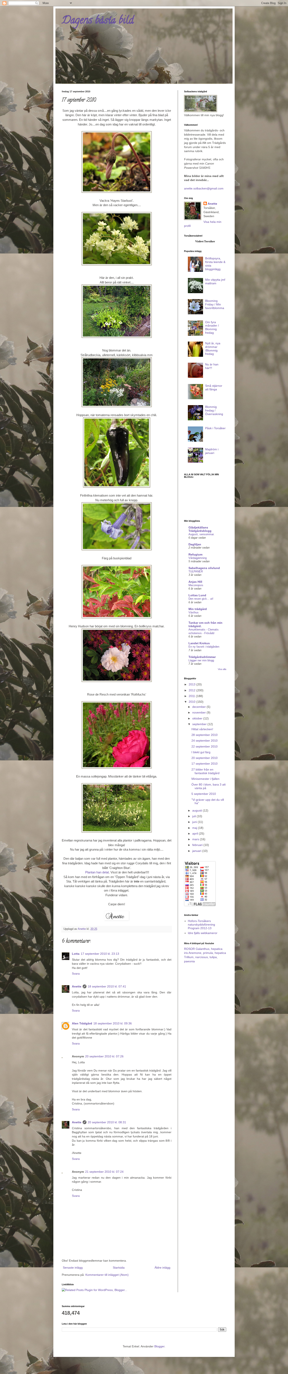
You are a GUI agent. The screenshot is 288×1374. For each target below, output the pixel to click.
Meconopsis (195, 585)
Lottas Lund (197, 595)
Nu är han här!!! (211, 366)
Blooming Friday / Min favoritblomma (214, 304)
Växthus (193, 612)
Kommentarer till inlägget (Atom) (107, 1274)
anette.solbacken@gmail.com (203, 188)
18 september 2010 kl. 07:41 (107, 986)
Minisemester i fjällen (205, 778)
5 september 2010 (203, 793)
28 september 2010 (204, 735)
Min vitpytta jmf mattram (215, 281)
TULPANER (195, 571)
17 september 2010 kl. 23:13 (100, 953)
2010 (192, 701)
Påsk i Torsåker (215, 428)
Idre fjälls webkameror (202, 933)
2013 (192, 684)
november (199, 712)
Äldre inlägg (162, 1267)
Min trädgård (197, 609)
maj (195, 827)
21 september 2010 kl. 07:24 (104, 1171)
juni (195, 822)
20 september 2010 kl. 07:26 (104, 1056)
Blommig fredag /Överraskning (214, 410)
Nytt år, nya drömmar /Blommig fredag (212, 348)
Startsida (119, 1267)
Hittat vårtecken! (202, 729)
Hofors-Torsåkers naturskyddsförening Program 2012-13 (201, 924)
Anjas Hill (195, 581)
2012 (192, 690)
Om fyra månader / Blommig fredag (212, 327)
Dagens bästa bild (98, 21)
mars (196, 839)
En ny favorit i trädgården (203, 646)
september (199, 724)
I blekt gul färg (200, 752)
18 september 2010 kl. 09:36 (112, 1023)
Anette (76, 986)
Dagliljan (194, 544)
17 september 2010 (204, 763)
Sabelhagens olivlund (204, 568)
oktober (197, 718)
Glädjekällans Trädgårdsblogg (199, 529)
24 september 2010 (204, 740)
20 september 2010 (204, 758)
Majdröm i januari (211, 451)
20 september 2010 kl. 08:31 (107, 1122)
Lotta (75, 953)
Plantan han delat (97, 872)
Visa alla (222, 669)
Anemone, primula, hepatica (207, 953)
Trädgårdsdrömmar (202, 657)
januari (197, 850)
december (199, 706)
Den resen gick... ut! (200, 598)
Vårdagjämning (197, 558)
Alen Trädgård (82, 1023)
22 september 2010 (204, 746)
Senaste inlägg (73, 1267)
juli (194, 816)
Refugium (195, 554)
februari (197, 845)
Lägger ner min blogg (201, 660)
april (195, 833)
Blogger (159, 1346)
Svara (76, 973)
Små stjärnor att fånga (213, 387)
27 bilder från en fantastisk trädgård (205, 771)
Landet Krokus (199, 643)
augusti (197, 810)
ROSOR (189, 948)
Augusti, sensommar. (201, 534)
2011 (192, 696)
